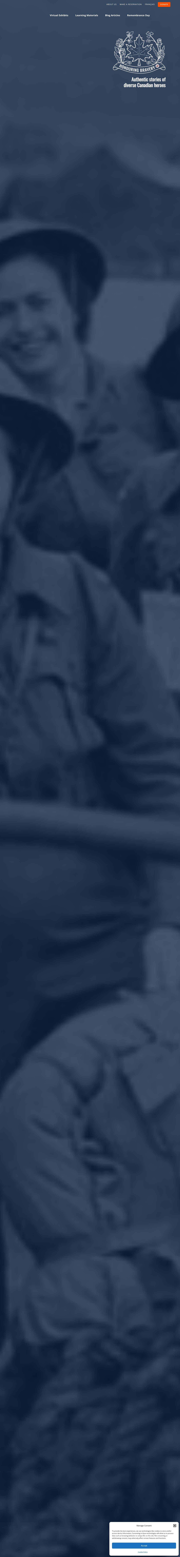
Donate (164, 4)
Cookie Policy (143, 1552)
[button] (174, 1525)
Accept (144, 1545)
